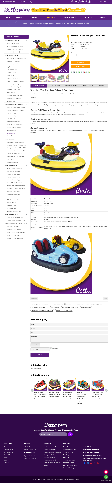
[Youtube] (82, 1)
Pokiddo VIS (27, 447)
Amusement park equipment (94, 304)
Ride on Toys (10, 136)
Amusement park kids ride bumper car (42, 310)
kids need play (55, 307)
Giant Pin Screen (11, 113)
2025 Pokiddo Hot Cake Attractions (16, 58)
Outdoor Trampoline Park (13, 177)
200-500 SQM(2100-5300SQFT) (15, 49)
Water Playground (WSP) (13, 191)
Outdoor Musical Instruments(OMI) (16, 197)
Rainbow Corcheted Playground (15, 81)
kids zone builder (86, 307)
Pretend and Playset (12, 116)
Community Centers (68, 462)
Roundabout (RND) (12, 208)
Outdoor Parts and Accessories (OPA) (17, 185)
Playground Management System (16, 107)
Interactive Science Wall (13, 89)
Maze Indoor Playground (13, 61)
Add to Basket (80, 66)
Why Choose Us (8, 452)
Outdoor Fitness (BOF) (11, 214)
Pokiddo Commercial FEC (12, 40)
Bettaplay (6, 447)
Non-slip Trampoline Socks (14, 127)
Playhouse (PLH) (11, 205)
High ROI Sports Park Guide (31, 456)
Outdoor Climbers (11, 202)
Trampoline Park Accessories (15, 124)
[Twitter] (79, 1)
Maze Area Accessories (13, 121)
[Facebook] (72, 1)
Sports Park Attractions (30, 458)
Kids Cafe (66, 457)
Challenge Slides (11, 72)
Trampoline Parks (68, 452)
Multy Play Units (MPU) (13, 200)
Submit (40, 355)
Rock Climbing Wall (12, 69)
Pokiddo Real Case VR (30, 449)
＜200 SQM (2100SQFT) (13, 52)
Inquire (81, 62)
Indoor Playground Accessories (14, 104)
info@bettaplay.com (92, 449)
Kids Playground (67, 455)
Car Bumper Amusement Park (40, 307)
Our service (102, 85)
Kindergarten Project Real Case (15, 142)
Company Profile (8, 449)
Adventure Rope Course (13, 78)
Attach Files (35, 345)
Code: (72, 48)
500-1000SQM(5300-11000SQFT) (16, 46)
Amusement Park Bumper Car (74, 304)
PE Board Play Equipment (13, 171)
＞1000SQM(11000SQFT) (13, 43)
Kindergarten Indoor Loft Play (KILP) (16, 148)
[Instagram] (86, 1)
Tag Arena (9, 67)
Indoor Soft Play (11, 92)
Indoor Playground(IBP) (12, 55)
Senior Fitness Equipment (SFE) (15, 217)
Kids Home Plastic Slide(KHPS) (15, 238)
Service (6, 457)
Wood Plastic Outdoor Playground (16, 188)
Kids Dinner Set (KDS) (13, 162)
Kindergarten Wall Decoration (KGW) (17, 150)
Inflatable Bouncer (12, 130)
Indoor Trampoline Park (13, 64)
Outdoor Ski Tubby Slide (13, 174)
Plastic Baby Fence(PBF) (13, 226)
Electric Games (11, 133)
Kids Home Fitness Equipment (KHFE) (17, 232)
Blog (5, 460)
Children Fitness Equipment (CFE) (16, 220)
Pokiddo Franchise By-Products (15, 110)
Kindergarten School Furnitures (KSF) (17, 145)
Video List (6, 462)
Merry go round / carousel (14, 98)
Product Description (39, 85)
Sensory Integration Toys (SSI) (15, 153)
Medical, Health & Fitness (70, 465)
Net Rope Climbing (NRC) (13, 194)
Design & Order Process (10, 455)
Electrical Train (11, 101)
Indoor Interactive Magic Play (14, 87)
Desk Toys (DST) (11, 159)
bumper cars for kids (58, 304)
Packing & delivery (88, 85)
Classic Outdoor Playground (14, 182)
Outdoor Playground (11, 165)
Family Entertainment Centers (71, 447)
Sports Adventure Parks (69, 449)
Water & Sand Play (12, 118)
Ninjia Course (10, 75)
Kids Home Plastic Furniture (14, 235)
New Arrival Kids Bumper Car (64, 310)
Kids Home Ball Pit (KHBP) (14, 229)
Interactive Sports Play (13, 84)
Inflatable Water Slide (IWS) (14, 211)
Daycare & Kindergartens (70, 468)
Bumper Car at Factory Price (70, 307)
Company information (71, 85)
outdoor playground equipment (40, 304)
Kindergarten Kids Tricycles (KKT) (16, 156)
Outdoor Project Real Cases (14, 168)
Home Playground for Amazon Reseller (16, 223)
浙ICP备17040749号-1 (73, 479)
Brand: (72, 46)
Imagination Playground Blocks (15, 95)
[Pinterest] (89, 1)
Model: (72, 44)
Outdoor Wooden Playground (15, 180)
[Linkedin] (76, 1)
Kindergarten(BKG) (10, 139)
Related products (55, 85)
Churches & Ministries (69, 460)
